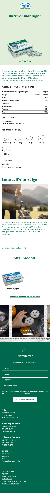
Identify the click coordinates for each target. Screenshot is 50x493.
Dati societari (8, 472)
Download (5, 454)
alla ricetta (25, 334)
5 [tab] (30, 61)
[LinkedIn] (10, 467)
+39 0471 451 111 (9, 413)
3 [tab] (25, 61)
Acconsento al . (27, 392)
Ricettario (5, 456)
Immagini (5, 164)
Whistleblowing (9, 476)
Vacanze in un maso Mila (11, 461)
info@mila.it (7, 415)
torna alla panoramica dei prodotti (25, 297)
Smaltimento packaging (11, 167)
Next (46, 321)
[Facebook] (3, 467)
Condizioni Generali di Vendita (15, 481)
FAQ (3, 459)
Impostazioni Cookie (10, 484)
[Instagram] (6, 467)
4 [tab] (27, 61)
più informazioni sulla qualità (14, 248)
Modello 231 (7, 479)
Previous (4, 321)
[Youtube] (13, 467)
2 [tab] (22, 61)
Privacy (5, 474)
